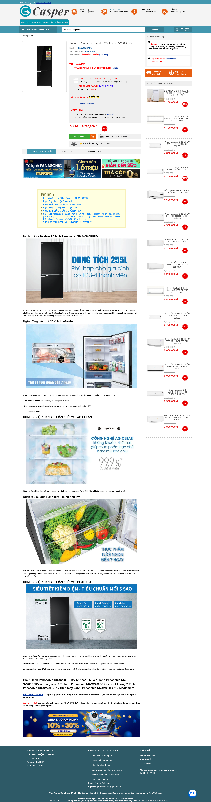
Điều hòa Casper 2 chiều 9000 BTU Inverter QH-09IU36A (177, 341)
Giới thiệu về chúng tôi (101, 755)
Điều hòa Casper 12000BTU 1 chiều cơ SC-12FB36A (177, 265)
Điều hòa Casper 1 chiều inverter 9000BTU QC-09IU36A (177, 216)
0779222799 (43, 2)
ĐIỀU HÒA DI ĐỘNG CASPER (40, 754)
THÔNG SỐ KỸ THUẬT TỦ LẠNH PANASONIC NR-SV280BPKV (67, 222)
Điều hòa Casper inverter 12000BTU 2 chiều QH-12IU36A (177, 392)
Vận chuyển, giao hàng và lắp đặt (106, 770)
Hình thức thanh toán (101, 765)
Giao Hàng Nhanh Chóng (116, 136)
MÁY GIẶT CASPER (36, 766)
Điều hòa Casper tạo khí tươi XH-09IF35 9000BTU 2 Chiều (177, 417)
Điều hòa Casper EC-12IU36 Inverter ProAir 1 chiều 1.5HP (177, 290)
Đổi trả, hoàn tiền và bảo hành (105, 774)
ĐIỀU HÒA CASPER (33, 694)
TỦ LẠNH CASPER (35, 762)
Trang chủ (27, 36)
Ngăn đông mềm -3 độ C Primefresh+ (58, 201)
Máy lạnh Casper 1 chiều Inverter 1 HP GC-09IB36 (177, 192)
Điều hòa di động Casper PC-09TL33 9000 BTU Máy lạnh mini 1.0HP (177, 93)
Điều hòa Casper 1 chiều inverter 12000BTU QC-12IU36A (177, 366)
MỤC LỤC (46, 194)
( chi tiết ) (103, 54)
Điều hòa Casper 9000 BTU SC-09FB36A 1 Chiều (177, 240)
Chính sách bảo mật (100, 779)
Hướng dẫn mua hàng (101, 760)
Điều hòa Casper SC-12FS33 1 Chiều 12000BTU (177, 168)
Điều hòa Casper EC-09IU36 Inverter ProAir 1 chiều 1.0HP (177, 118)
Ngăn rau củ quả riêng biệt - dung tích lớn (60, 207)
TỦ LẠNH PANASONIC (85, 104)
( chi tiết (111, 114)
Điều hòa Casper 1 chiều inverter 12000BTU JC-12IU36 (177, 315)
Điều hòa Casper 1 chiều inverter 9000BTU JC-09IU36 (177, 144)
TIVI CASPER (33, 758)
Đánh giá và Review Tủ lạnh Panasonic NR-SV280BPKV (65, 198)
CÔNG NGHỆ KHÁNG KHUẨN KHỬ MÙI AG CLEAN (62, 204)
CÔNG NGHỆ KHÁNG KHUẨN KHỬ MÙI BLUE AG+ (62, 210)
